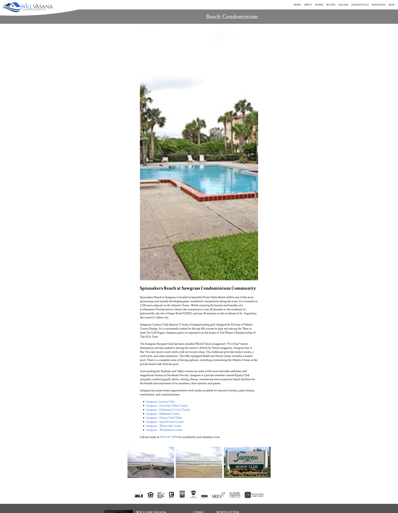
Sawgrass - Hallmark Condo (163, 414)
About (308, 4)
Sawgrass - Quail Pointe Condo (165, 422)
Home (297, 4)
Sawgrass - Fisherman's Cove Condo (168, 410)
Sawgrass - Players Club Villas (164, 418)
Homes (319, 4)
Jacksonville (360, 4)
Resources (379, 4)
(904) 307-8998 (169, 437)
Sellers (343, 4)
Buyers (331, 4)
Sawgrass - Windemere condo (164, 430)
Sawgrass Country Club (160, 402)
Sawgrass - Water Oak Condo (163, 426)
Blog (392, 4)
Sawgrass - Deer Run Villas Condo (166, 406)
